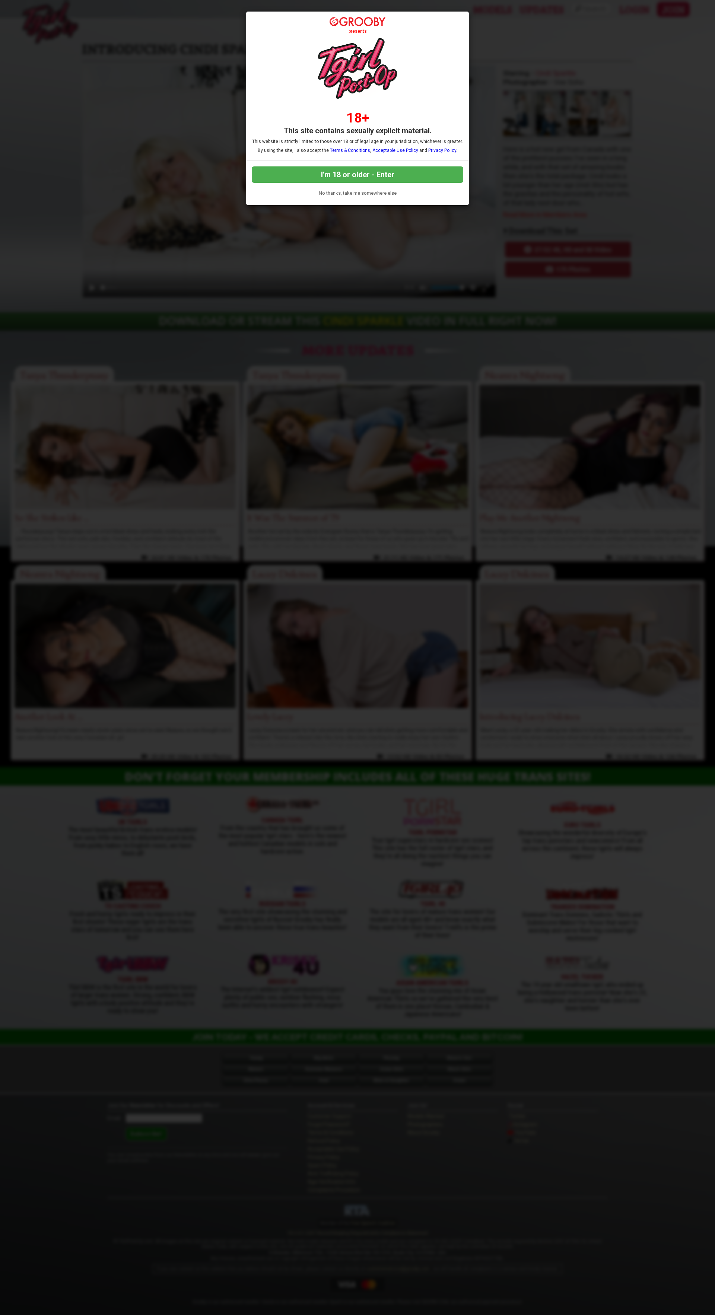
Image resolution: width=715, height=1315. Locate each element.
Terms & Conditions (350, 150)
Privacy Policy (442, 150)
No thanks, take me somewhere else (358, 193)
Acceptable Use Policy (395, 150)
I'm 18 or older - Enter (357, 174)
